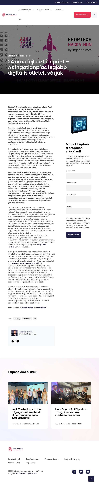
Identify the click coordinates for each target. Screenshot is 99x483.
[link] (9, 15)
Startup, (17, 319)
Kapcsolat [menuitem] (30, 463)
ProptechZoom (77, 2)
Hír (29, 56)
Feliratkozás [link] (81, 15)
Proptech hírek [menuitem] (32, 459)
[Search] (94, 15)
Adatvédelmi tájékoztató (26, 473)
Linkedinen (41, 307)
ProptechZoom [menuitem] (51, 459)
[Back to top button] (91, 479)
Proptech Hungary (62, 2)
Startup (11, 56)
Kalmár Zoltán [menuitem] (14, 463)
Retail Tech (21, 56)
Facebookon (27, 307)
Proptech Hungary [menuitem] (72, 459)
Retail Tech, (27, 319)
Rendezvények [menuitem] (14, 459)
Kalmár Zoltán (92, 2)
